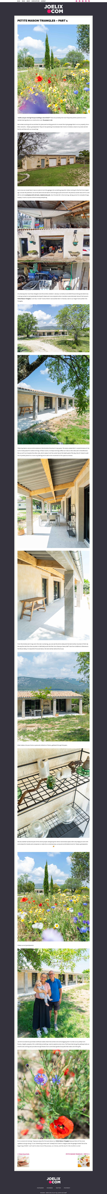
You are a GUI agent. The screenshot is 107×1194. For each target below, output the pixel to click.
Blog (18, 1)
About (28, 1)
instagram (40, 1188)
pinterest (67, 1188)
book (23, 1)
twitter (58, 1188)
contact (43, 1)
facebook (50, 1188)
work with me (35, 1)
